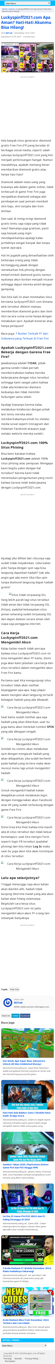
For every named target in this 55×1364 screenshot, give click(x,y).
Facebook (25, 1015)
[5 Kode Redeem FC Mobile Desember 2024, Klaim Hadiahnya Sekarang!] (27, 1250)
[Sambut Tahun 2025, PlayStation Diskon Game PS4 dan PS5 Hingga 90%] (27, 1146)
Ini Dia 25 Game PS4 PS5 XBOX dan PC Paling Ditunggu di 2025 (24, 1218)
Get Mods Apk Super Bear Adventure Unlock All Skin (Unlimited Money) (24, 1062)
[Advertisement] (27, 107)
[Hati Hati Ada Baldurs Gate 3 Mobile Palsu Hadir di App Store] (27, 1095)
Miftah (9, 33)
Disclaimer (10, 1361)
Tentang (7, 1358)
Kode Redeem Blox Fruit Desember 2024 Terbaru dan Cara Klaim (26, 1321)
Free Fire (14, 989)
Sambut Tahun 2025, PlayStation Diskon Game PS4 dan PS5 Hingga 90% (25, 1166)
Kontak (18, 1358)
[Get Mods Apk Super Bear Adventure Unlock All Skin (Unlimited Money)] (27, 1043)
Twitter (15, 1015)
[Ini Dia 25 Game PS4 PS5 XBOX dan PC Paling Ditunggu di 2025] (27, 1198)
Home (4, 9)
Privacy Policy (31, 1358)
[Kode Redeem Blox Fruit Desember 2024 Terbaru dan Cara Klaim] (27, 1302)
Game (11, 9)
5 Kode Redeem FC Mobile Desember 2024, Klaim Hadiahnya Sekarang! (27, 1270)
